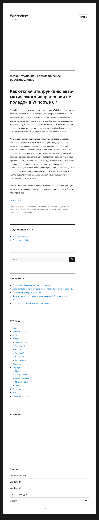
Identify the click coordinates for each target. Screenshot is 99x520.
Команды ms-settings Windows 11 (27, 292)
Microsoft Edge (21, 381)
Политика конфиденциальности (31, 509)
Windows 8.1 (44, 206)
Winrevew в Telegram (22, 236)
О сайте (13, 500)
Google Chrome (21, 374)
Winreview (19, 15)
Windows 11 (20, 349)
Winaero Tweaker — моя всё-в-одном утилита (32, 285)
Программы (18, 389)
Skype (15, 335)
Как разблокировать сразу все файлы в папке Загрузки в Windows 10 (43, 288)
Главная (14, 469)
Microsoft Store (21, 342)
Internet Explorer (22, 378)
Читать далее (15, 199)
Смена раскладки (20, 396)
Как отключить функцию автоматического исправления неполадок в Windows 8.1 (42, 96)
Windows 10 (20, 345)
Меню (83, 17)
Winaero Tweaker (18, 475)
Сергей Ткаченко (16, 206)
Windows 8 (19, 356)
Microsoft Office (19, 331)
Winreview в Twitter (21, 240)
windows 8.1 (55, 206)
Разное (15, 392)
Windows (16, 338)
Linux (15, 328)
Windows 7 (19, 353)
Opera (17, 385)
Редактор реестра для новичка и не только (31, 303)
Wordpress (17, 363)
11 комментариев (27, 212)
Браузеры (17, 367)
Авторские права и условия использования (60, 509)
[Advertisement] (50, 51)
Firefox (18, 371)
